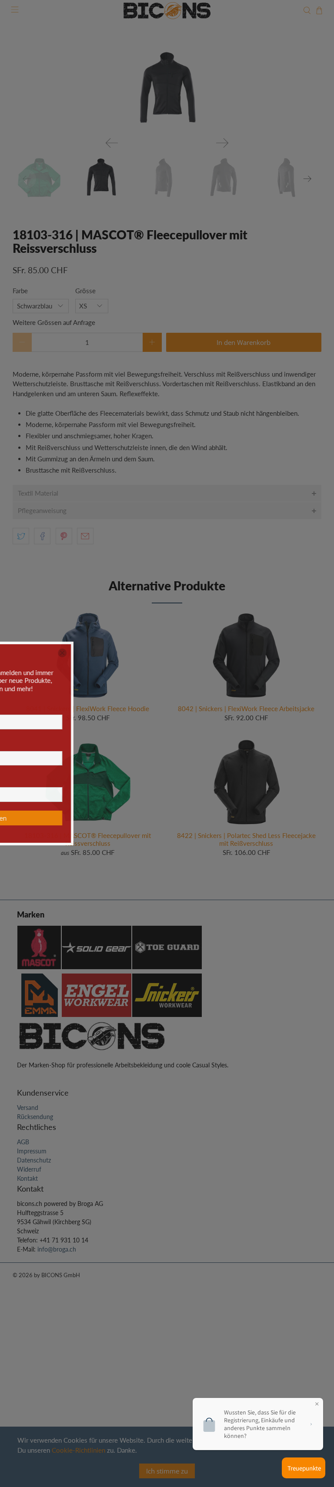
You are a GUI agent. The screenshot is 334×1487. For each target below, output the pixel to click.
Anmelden (212, 818)
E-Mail (152, 779)
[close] (282, 653)
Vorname (154, 706)
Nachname (156, 743)
